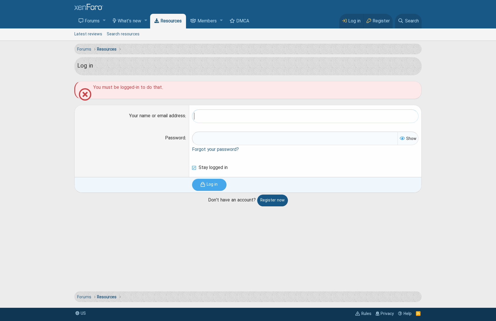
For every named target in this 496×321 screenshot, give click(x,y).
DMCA (242, 21)
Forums (92, 21)
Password (175, 138)
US (83, 313)
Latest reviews (88, 34)
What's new (129, 21)
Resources (171, 21)
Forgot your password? (215, 149)
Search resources (123, 34)
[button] (104, 21)
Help (408, 314)
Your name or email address (157, 116)
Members (207, 21)
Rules (366, 314)
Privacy (387, 314)
